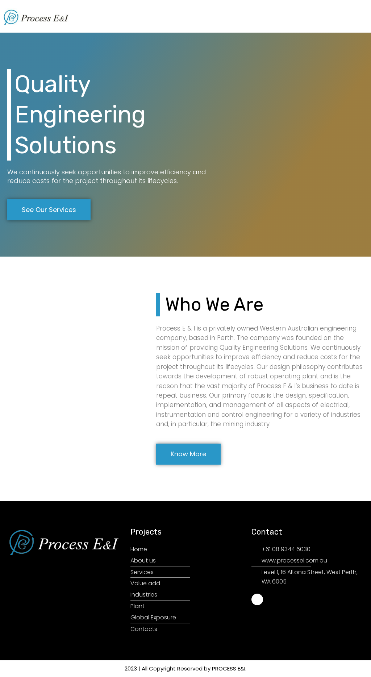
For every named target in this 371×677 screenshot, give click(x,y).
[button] (361, 16)
